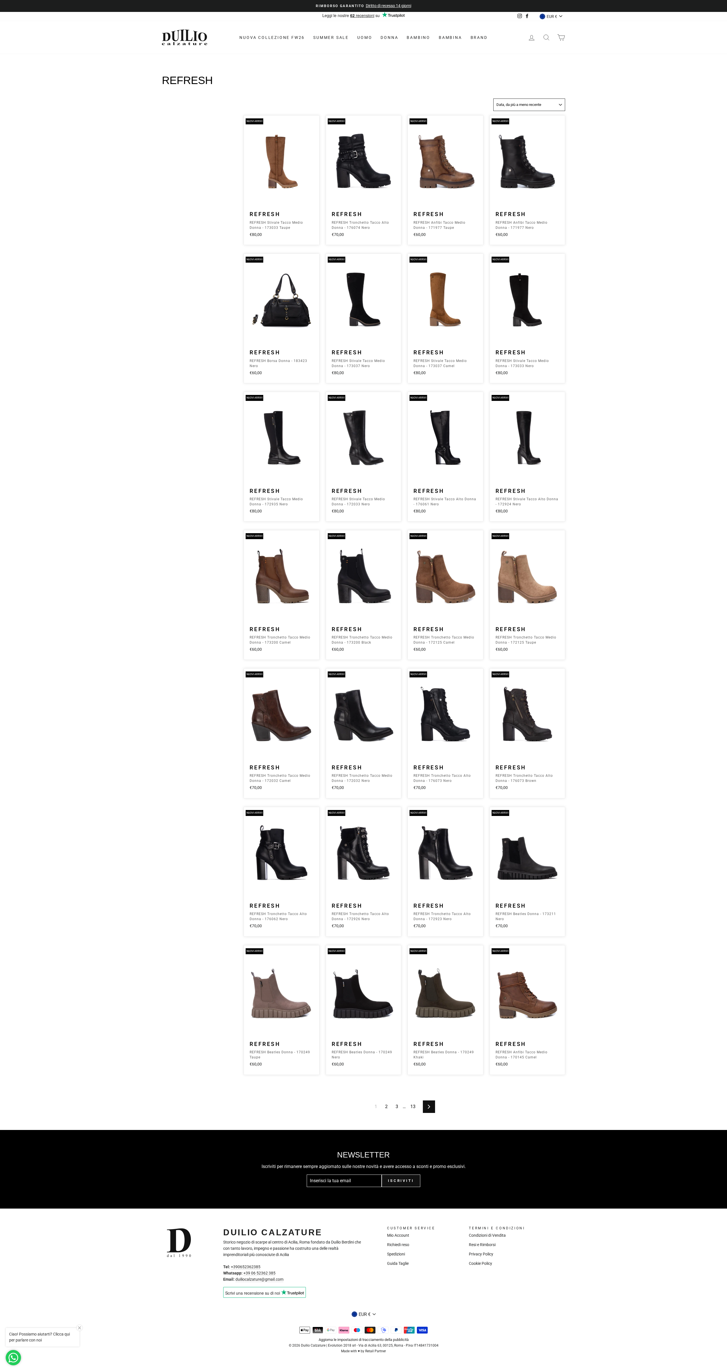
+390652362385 (245, 1267)
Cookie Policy (480, 1263)
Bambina (450, 37)
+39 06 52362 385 (259, 1273)
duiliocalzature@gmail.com (259, 1279)
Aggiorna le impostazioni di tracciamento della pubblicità (364, 1339)
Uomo (364, 37)
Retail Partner (375, 1351)
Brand (479, 37)
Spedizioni (396, 1254)
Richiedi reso (398, 1244)
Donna (389, 37)
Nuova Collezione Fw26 (272, 37)
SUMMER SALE (331, 37)
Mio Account (398, 1235)
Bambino (418, 37)
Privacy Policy (481, 1254)
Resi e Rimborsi (482, 1244)
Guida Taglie (398, 1263)
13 (412, 1106)
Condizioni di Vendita (487, 1235)
